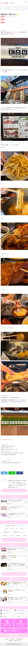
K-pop (25, 535)
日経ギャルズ (6, 610)
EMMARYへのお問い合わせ (14, 640)
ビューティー (6, 613)
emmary (2, 16)
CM (12, 528)
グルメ (3, 19)
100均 (7, 528)
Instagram (18, 535)
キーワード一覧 (14, 539)
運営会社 (7, 639)
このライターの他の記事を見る (14, 490)
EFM (22, 528)
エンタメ (5, 616)
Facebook (5, 535)
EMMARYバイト (7, 532)
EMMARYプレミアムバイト (19, 532)
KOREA (2, 22)
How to (11, 535)
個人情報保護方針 (19, 639)
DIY (17, 528)
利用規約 (12, 639)
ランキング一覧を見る (14, 573)
